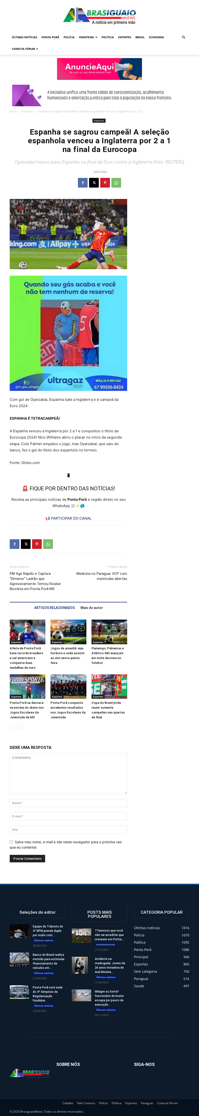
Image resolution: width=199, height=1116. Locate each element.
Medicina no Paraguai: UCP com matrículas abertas (101, 576)
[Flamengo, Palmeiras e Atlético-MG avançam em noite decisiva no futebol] (109, 632)
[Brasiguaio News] (99, 16)
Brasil (140, 37)
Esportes (124, 37)
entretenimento (105, 944)
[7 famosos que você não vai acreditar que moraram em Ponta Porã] (81, 935)
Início (13, 111)
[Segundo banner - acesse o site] (99, 95)
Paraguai (147, 1103)
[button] (183, 37)
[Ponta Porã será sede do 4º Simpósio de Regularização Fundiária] (19, 992)
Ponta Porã (50, 37)
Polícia (69, 37)
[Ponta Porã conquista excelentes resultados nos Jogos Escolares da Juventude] (68, 686)
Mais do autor (92, 607)
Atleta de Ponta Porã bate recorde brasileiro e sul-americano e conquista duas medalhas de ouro (26, 657)
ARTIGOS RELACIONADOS (54, 607)
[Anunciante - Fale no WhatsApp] (68, 333)
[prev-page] (13, 727)
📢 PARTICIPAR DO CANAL (68, 518)
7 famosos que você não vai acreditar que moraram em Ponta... (109, 935)
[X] (94, 183)
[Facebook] (83, 183)
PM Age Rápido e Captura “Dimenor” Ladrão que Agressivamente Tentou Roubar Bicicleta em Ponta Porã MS (35, 581)
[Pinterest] (105, 183)
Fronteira (86, 37)
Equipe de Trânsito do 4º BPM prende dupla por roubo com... (48, 931)
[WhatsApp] (116, 183)
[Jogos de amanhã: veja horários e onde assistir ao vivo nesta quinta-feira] (68, 632)
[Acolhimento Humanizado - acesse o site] (99, 69)
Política (107, 37)
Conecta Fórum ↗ (25, 49)
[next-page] (20, 727)
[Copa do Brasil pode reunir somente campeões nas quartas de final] (109, 686)
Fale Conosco (86, 1103)
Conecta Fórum (167, 1103)
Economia (156, 37)
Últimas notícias (24, 37)
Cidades (67, 1103)
